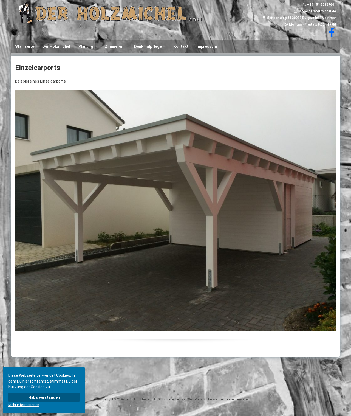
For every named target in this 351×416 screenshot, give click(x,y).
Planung (85, 46)
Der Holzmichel (56, 46)
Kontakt (181, 46)
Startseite (24, 46)
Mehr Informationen (23, 405)
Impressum (207, 46)
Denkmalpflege (148, 46)
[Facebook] (331, 35)
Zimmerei (113, 46)
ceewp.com (243, 399)
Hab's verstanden (44, 397)
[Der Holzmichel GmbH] (111, 22)
